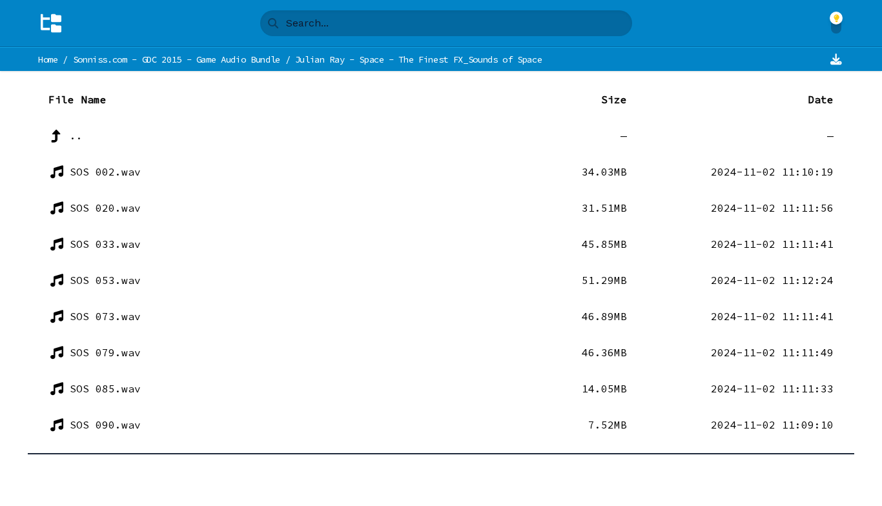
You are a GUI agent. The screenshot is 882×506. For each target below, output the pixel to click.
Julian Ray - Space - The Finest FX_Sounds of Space (418, 59)
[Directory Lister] (51, 23)
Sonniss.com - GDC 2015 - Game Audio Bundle (176, 59)
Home (48, 59)
